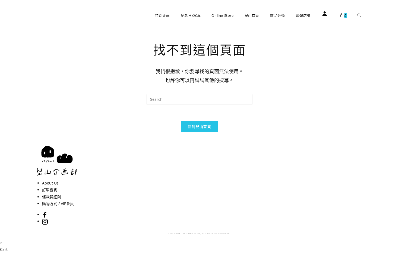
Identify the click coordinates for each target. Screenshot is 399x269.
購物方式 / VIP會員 (58, 203)
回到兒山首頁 (199, 126)
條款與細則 (51, 196)
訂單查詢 (49, 189)
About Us (50, 183)
